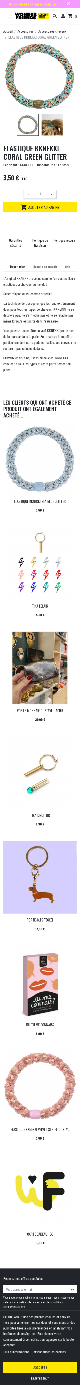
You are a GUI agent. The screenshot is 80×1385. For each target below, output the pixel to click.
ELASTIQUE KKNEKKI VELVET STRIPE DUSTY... (40, 1129)
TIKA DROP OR (40, 815)
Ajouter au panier (40, 207)
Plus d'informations (16, 1351)
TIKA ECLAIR (40, 606)
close (68, 3)
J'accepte (40, 1367)
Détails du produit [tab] (45, 267)
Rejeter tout (40, 1378)
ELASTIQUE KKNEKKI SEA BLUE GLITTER (40, 501)
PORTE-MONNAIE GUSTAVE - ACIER (40, 710)
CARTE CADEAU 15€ (40, 1234)
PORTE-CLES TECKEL (40, 920)
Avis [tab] (67, 267)
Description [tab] (17, 267)
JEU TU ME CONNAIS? (40, 1024)
